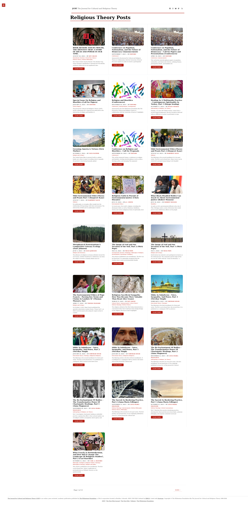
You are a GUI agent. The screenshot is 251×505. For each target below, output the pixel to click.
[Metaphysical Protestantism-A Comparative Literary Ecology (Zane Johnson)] (89, 238)
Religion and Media (91, 464)
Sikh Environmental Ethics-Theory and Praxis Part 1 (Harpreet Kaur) (88, 197)
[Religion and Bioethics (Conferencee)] (128, 93)
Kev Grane (93, 56)
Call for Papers (77, 106)
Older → (177, 490)
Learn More (79, 68)
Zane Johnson (91, 251)
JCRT (103, 501)
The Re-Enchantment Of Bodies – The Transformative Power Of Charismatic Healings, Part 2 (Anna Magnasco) (166, 350)
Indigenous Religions (95, 355)
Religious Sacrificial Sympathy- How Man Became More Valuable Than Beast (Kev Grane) (127, 297)
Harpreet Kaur (173, 153)
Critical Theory (134, 303)
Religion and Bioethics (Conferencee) (122, 101)
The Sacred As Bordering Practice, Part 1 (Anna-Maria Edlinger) (167, 401)
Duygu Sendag (173, 106)
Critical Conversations (166, 408)
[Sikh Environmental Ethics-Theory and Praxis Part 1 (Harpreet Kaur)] (89, 189)
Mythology (127, 252)
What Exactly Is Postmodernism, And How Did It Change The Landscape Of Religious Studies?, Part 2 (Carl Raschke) (88, 456)
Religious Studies (89, 462)
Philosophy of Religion (137, 252)
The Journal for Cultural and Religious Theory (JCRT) (24, 498)
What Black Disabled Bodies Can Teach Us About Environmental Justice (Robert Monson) (166, 198)
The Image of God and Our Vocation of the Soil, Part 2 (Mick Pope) (127, 246)
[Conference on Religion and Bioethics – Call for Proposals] (128, 142)
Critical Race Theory (90, 57)
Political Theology (116, 304)
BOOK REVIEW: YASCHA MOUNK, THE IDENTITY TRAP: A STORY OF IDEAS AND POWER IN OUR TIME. (88, 51)
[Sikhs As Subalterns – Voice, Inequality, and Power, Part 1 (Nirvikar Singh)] (128, 341)
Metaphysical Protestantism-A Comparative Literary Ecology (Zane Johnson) (87, 246)
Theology (164, 303)
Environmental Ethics (117, 203)
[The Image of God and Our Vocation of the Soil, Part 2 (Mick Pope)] (128, 238)
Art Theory (167, 108)
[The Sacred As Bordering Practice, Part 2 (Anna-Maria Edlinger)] (128, 393)
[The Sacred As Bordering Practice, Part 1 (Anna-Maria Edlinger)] (167, 393)
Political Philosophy (87, 59)
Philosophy (124, 409)
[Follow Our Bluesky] (176, 8)
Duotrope (160, 498)
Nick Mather (94, 153)
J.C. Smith (129, 202)
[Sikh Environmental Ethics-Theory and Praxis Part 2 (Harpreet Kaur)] (167, 142)
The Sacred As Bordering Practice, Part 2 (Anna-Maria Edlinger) (128, 401)
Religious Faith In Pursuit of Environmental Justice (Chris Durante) (125, 198)
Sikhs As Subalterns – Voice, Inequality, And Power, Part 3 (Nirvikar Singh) (164, 297)
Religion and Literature (79, 252)
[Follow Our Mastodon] (179, 8)
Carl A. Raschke (96, 461)
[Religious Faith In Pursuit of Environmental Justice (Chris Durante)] (128, 189)
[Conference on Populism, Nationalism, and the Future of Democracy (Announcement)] (128, 41)
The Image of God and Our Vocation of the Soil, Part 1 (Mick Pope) (166, 246)
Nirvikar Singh (173, 301)
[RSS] (182, 8)
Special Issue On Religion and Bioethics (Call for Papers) (86, 101)
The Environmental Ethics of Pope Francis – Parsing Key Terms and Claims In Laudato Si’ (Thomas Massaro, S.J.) (88, 298)
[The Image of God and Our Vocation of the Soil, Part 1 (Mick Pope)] (167, 238)
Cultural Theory (116, 303)
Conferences (115, 55)
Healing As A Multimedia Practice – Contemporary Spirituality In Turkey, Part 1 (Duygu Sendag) (166, 102)
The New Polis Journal (113, 501)
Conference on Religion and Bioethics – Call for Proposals (125, 150)
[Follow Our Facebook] (170, 8)
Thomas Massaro (93, 303)
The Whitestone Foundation (88, 498)
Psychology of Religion (126, 254)
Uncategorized (131, 106)
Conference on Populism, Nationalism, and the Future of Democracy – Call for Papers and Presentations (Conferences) (166, 51)
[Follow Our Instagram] (173, 8)
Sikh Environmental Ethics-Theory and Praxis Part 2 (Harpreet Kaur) (166, 150)
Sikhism (153, 155)
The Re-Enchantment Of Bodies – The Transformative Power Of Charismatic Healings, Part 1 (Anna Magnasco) (88, 403)
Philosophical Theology (79, 464)
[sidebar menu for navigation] (3, 5)
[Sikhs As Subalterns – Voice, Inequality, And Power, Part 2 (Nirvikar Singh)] (89, 341)
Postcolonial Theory (156, 303)
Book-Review (76, 57)
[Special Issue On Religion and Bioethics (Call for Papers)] (89, 93)
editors (133, 54)
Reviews (82, 57)
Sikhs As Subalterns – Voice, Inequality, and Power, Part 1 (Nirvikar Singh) (125, 349)
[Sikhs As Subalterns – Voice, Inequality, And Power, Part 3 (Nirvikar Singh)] (167, 288)
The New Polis (125, 501)
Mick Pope (129, 251)
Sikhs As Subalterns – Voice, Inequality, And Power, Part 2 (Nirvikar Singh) (86, 349)
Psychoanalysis (115, 254)
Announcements (162, 57)
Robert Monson (170, 202)
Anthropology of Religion (157, 108)
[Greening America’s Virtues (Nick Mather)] (89, 142)
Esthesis (133, 501)
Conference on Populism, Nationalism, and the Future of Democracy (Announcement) (126, 50)
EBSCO (148, 498)
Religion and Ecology (78, 155)
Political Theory (77, 59)
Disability (153, 203)
